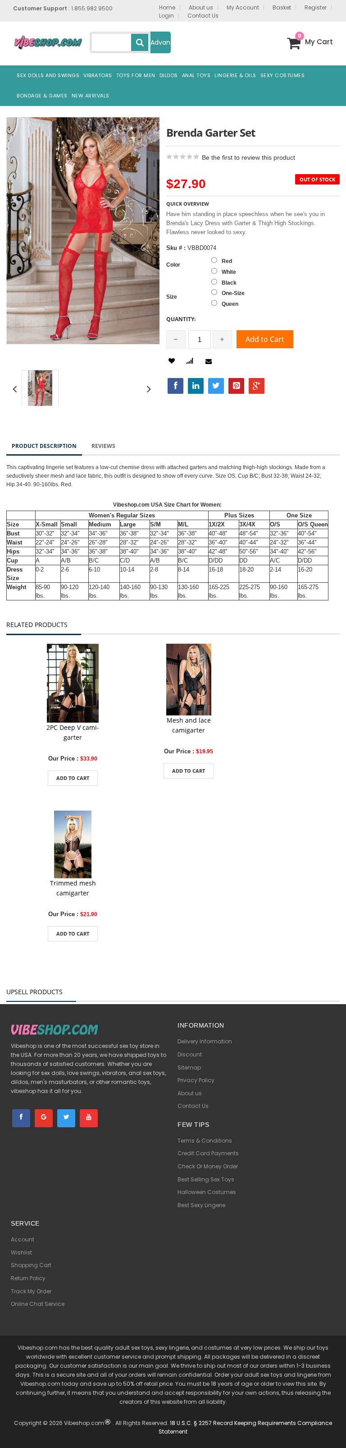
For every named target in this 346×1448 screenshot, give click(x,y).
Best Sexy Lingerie (201, 1205)
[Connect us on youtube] (89, 1118)
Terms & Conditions (205, 1140)
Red (227, 261)
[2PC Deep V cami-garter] (72, 682)
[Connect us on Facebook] (21, 1118)
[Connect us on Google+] (44, 1118)
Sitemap (189, 1067)
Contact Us (193, 1106)
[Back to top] (332, 1427)
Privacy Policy (196, 1080)
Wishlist (21, 1252)
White (229, 272)
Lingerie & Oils (235, 75)
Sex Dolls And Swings (48, 75)
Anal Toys (196, 75)
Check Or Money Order (208, 1166)
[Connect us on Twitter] (66, 1118)
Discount (190, 1054)
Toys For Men (135, 75)
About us (190, 1093)
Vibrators (97, 75)
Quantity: (181, 319)
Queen (230, 304)
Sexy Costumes (282, 75)
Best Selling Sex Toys (206, 1179)
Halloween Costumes (207, 1192)
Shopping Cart (31, 1265)
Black (229, 283)
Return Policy (28, 1278)
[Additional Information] (189, 360)
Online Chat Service (37, 1304)
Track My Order (31, 1291)
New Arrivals (90, 95)
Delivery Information (205, 1041)
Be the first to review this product (248, 157)
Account (22, 1239)
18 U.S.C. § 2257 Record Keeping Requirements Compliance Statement (245, 1427)
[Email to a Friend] (210, 361)
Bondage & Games (42, 95)
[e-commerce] (48, 42)
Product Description (44, 446)
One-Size (233, 293)
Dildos (168, 75)
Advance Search (160, 45)
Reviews (103, 446)
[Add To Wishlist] (171, 361)
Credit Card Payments (208, 1153)
